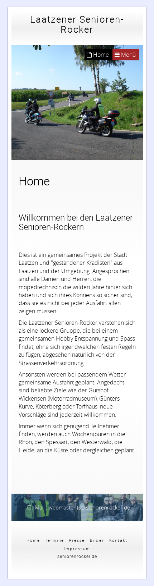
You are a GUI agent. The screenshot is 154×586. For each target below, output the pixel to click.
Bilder (97, 540)
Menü (128, 55)
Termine (54, 540)
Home (33, 540)
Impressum (77, 548)
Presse (77, 540)
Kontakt (118, 540)
